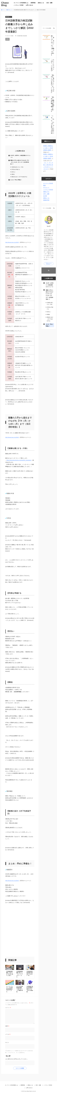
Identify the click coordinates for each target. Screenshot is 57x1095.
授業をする (46, 191)
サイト (7, 1042)
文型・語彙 (49, 2)
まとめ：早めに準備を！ (16, 179)
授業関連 (33, 2)
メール (8, 1034)
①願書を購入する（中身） (17, 167)
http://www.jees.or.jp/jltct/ (12, 242)
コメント (8, 1007)
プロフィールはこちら (48, 263)
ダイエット (46, 187)
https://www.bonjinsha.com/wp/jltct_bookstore (19, 460)
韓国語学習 (46, 200)
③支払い (13, 172)
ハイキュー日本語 (18, 5)
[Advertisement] (12, 931)
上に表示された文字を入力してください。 (16, 1059)
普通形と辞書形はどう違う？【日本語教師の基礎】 (48, 148)
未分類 (45, 196)
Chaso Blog (5, 3)
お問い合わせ (29, 5)
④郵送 (13, 174)
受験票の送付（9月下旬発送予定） (19, 176)
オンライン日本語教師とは (21, 2)
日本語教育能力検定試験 (22, 35)
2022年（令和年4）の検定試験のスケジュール (20, 156)
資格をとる (41, 2)
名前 (7, 1026)
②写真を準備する (15, 169)
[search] (54, 28)
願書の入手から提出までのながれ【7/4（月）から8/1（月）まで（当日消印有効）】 (19, 162)
